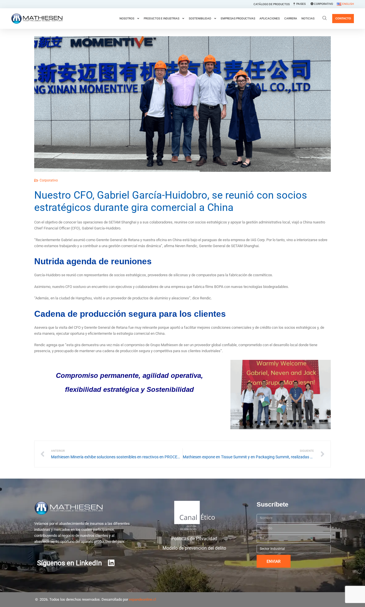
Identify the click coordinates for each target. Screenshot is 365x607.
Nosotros (126, 18)
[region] (182, 593)
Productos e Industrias (161, 18)
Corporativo (49, 180)
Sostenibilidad (200, 18)
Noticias (308, 18)
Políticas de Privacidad (194, 538)
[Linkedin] (111, 562)
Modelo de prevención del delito (194, 548)
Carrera (290, 18)
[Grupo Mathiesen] (36, 18)
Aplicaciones (269, 18)
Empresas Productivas (238, 18)
